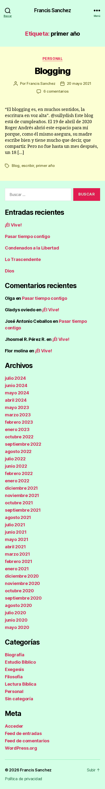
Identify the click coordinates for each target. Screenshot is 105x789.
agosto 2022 (18, 451)
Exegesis (14, 669)
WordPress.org (21, 748)
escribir (27, 165)
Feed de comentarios (27, 740)
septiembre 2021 (23, 510)
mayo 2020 (17, 627)
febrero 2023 (19, 422)
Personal (52, 58)
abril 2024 (15, 400)
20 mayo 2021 (79, 83)
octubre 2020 (19, 590)
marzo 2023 (18, 414)
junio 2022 (16, 466)
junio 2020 (16, 620)
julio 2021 (15, 524)
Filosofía (14, 676)
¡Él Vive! (13, 224)
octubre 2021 (19, 502)
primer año (45, 165)
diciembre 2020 (22, 576)
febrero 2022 (19, 473)
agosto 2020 (18, 605)
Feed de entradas (23, 733)
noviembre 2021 (22, 495)
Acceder (14, 726)
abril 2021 (15, 546)
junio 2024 (16, 385)
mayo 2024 (17, 392)
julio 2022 (15, 458)
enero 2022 (17, 480)
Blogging (52, 70)
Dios (9, 270)
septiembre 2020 (23, 598)
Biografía (14, 654)
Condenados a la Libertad (32, 247)
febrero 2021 (18, 561)
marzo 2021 (17, 554)
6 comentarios (56, 91)
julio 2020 (15, 612)
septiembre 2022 (23, 444)
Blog (16, 165)
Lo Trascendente (23, 259)
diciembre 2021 (21, 488)
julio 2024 (15, 378)
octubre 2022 (19, 436)
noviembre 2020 (22, 583)
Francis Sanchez (52, 10)
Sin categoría (19, 698)
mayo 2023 (17, 407)
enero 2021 (17, 568)
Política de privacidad (23, 778)
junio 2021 (15, 532)
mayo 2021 (16, 539)
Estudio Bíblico (20, 662)
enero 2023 (17, 429)
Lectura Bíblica (20, 684)
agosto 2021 (18, 517)
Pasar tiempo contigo (27, 236)
